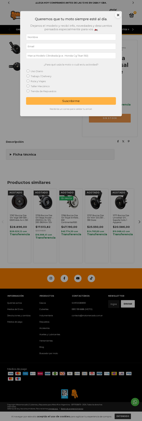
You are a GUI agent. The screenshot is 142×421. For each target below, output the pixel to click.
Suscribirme (71, 101)
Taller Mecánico (40, 86)
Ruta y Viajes (38, 81)
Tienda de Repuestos (43, 91)
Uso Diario (37, 71)
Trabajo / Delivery (41, 76)
